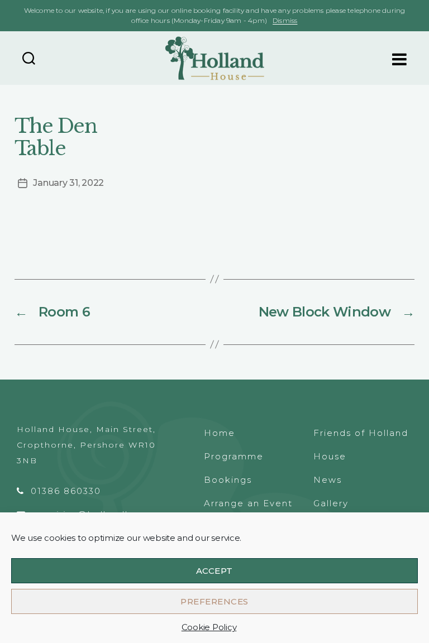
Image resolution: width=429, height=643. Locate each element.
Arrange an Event (248, 503)
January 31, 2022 (68, 182)
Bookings (228, 479)
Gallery (331, 503)
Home (219, 433)
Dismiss (285, 20)
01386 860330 (66, 491)
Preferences (214, 601)
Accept (214, 570)
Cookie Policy (209, 627)
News (327, 479)
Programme (234, 456)
